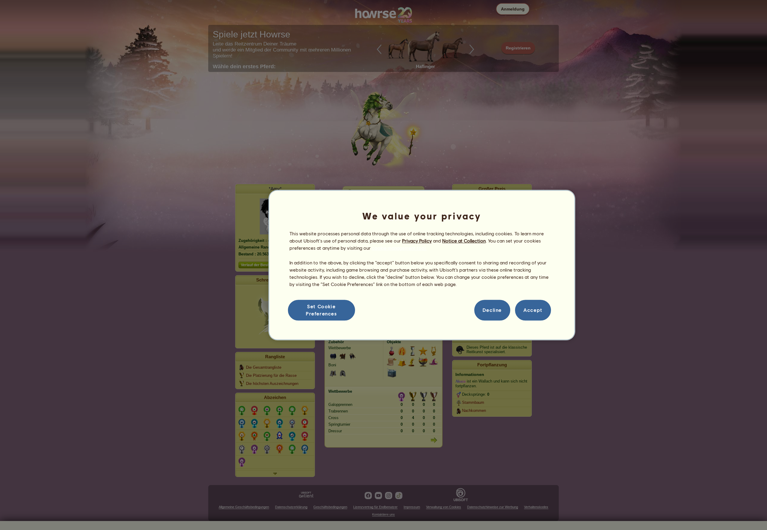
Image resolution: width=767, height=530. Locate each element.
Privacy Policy (417, 240)
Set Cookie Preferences (321, 309)
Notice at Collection (464, 240)
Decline (492, 310)
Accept (533, 310)
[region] (421, 265)
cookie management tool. (399, 248)
